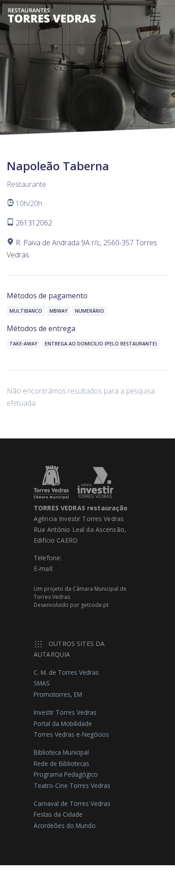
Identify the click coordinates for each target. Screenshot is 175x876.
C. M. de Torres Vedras (66, 672)
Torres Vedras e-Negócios (71, 734)
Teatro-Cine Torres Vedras (72, 785)
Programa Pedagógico (66, 774)
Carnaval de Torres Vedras (72, 803)
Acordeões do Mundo (65, 825)
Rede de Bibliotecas (61, 763)
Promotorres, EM (58, 694)
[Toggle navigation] (155, 17)
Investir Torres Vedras (65, 712)
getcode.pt (95, 605)
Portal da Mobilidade (63, 723)
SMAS (42, 683)
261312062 (34, 223)
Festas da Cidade (58, 814)
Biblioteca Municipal (61, 752)
